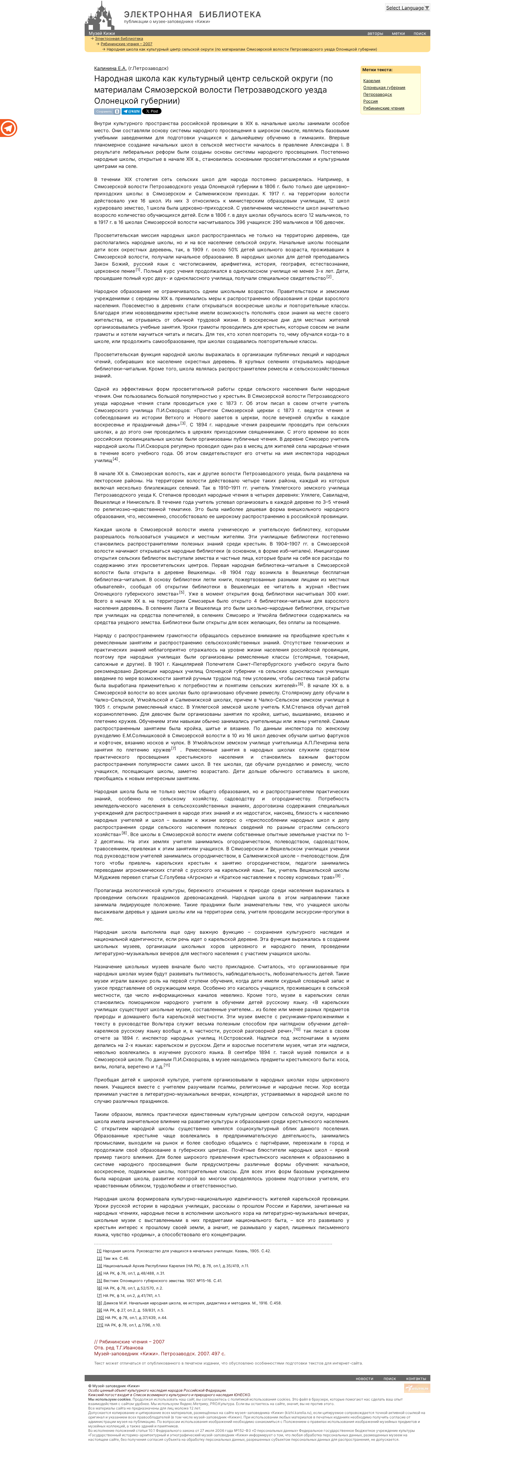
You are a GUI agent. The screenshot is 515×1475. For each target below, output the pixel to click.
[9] (338, 876)
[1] (138, 269)
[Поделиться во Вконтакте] (107, 111)
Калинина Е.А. (110, 68)
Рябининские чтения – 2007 (126, 44)
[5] (181, 592)
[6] (300, 684)
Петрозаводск (377, 94)
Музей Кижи (102, 33)
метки (398, 33)
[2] (329, 277)
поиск (420, 33)
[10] (297, 1029)
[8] (124, 833)
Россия (370, 101)
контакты (416, 1378)
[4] (115, 459)
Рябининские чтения (383, 108)
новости (364, 1378)
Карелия (371, 80)
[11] (167, 1065)
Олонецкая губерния (384, 87)
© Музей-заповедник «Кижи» (114, 1386)
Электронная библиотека (193, 14)
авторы (375, 33)
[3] (183, 423)
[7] (173, 748)
